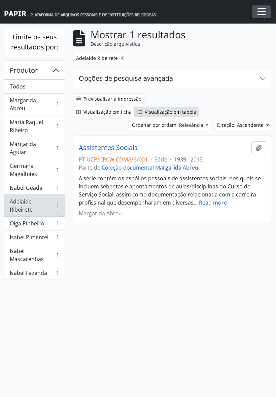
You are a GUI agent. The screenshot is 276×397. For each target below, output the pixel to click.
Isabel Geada (34, 189)
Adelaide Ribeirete (34, 205)
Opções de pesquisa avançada (126, 78)
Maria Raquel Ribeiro (34, 126)
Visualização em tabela (169, 112)
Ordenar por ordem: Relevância (168, 125)
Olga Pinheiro (34, 225)
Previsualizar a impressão (111, 99)
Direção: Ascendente (241, 125)
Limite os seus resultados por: (34, 41)
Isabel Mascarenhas (34, 255)
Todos (18, 86)
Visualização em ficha (107, 112)
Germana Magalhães (34, 170)
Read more (213, 202)
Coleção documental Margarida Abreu (150, 167)
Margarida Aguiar (34, 148)
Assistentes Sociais (108, 148)
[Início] (83, 12)
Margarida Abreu (34, 104)
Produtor (24, 70)
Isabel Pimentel (34, 238)
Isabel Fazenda (34, 274)
